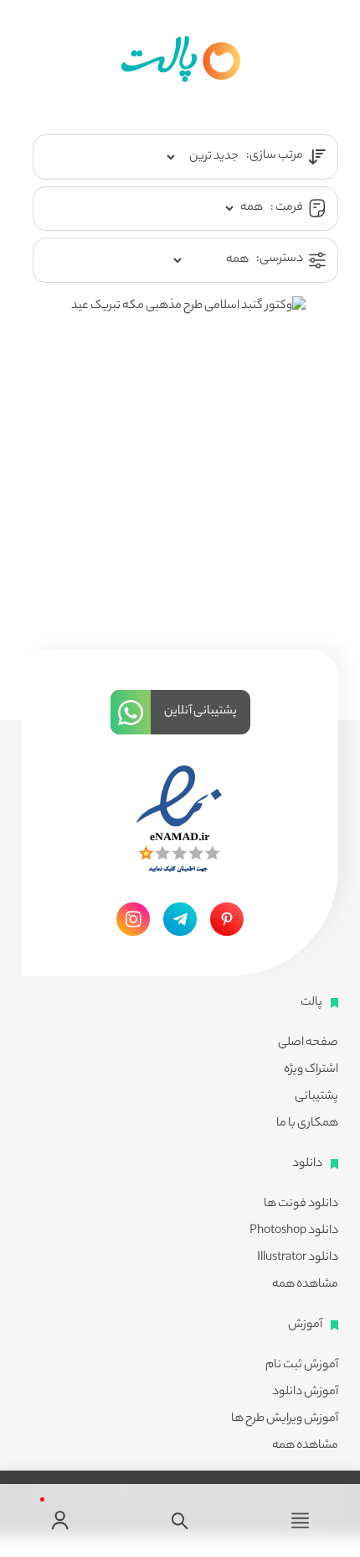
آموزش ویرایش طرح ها (284, 1419)
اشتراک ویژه (311, 1070)
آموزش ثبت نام (301, 1366)
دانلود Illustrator (297, 1258)
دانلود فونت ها (301, 1204)
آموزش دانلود (305, 1392)
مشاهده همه (305, 1285)
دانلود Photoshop (293, 1231)
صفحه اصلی (308, 1043)
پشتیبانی (316, 1097)
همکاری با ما (307, 1124)
